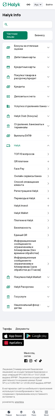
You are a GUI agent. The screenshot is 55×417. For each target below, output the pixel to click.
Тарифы (7, 328)
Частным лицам (12, 35)
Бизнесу (40, 35)
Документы (22, 328)
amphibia (19, 402)
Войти (49, 4)
